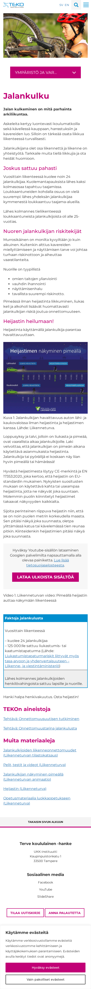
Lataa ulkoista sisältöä (45, 577)
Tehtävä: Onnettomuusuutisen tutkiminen (41, 719)
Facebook (45, 882)
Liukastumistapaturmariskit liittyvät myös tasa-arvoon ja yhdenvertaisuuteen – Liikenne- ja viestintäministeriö (42, 661)
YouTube (45, 889)
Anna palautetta (65, 913)
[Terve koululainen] (13, 4)
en (67, 5)
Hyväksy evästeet (45, 968)
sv (61, 5)
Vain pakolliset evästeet (45, 979)
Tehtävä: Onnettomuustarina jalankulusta (40, 728)
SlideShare (45, 897)
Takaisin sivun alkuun (45, 822)
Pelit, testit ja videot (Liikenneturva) (34, 765)
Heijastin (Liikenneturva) (24, 789)
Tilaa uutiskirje (25, 913)
